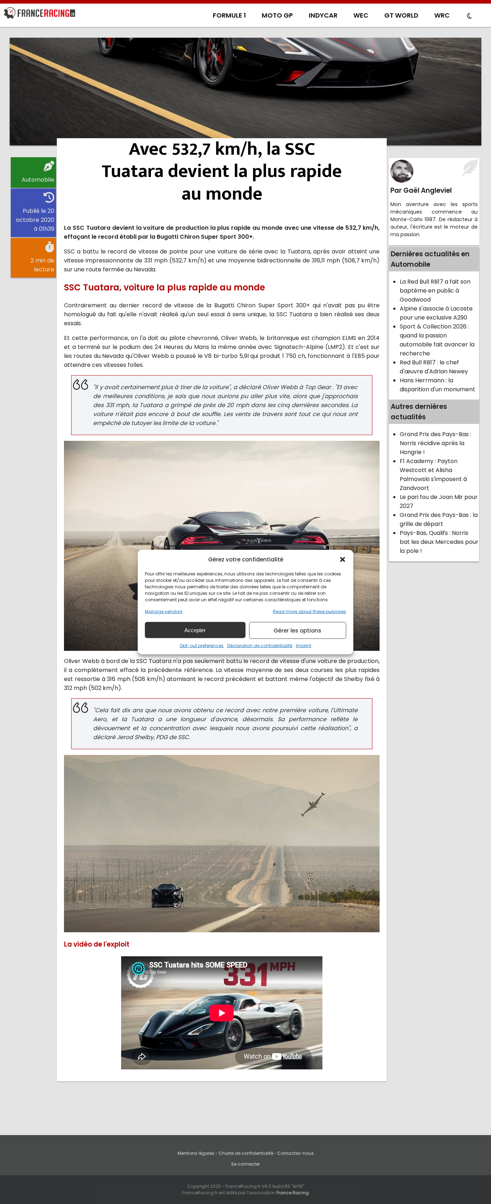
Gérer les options (297, 630)
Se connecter (245, 1164)
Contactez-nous (295, 1153)
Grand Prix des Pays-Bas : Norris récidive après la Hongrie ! (435, 443)
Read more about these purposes (309, 611)
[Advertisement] (245, 91)
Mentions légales (196, 1153)
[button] (342, 559)
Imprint (303, 646)
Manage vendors (164, 611)
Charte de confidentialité (246, 1153)
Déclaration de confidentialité (259, 646)
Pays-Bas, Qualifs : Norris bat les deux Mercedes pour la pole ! (439, 542)
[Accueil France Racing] (39, 14)
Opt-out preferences (202, 646)
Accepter (195, 630)
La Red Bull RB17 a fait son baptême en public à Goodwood (435, 290)
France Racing (292, 1193)
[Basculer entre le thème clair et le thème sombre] (469, 16)
